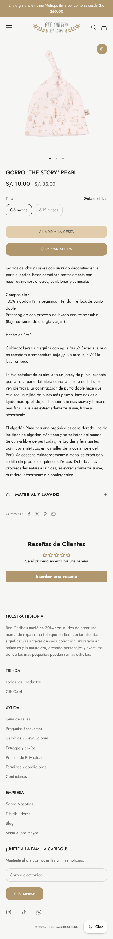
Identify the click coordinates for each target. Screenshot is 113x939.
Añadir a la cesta (56, 231)
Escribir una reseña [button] (56, 576)
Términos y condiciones (26, 767)
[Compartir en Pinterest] (45, 514)
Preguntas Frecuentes (24, 728)
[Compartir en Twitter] (37, 514)
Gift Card (14, 691)
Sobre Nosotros (19, 804)
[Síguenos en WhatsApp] (39, 912)
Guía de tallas (95, 198)
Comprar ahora (56, 249)
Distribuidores (18, 814)
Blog (10, 823)
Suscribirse (24, 894)
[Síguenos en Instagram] (9, 912)
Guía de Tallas (18, 719)
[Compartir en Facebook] (29, 514)
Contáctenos (16, 776)
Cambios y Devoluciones (27, 738)
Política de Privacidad (25, 757)
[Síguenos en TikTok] (24, 912)
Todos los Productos (23, 682)
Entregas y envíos (21, 748)
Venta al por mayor (22, 833)
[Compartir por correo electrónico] (53, 514)
